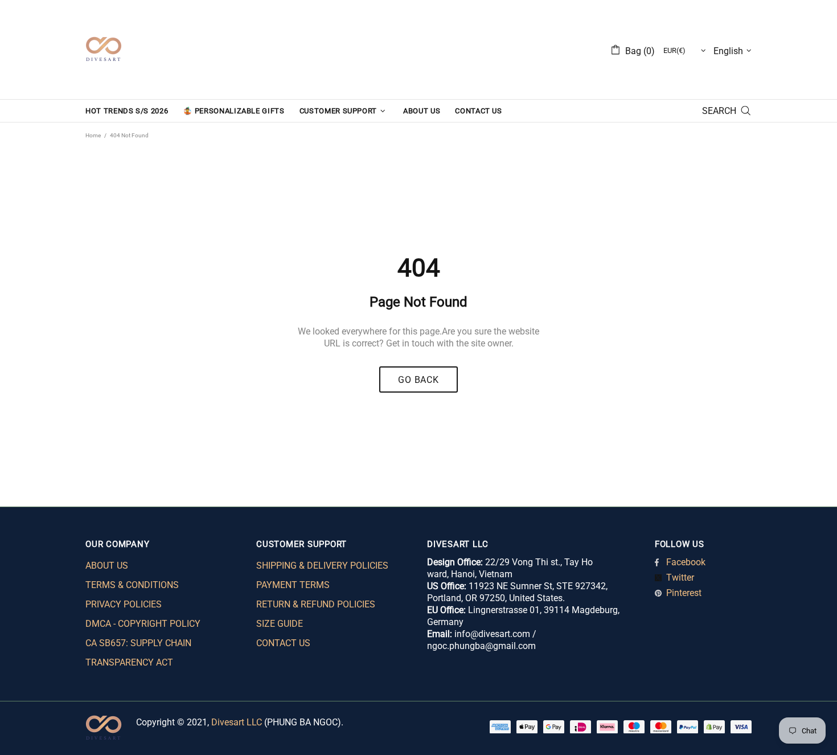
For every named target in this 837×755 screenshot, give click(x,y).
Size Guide (279, 623)
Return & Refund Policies (315, 604)
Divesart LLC (236, 722)
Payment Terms (293, 584)
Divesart (103, 49)
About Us (106, 565)
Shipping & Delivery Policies (322, 565)
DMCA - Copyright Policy (142, 623)
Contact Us (283, 643)
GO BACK (418, 379)
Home (93, 135)
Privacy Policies (123, 604)
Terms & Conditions (132, 584)
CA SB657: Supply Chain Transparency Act (138, 653)
